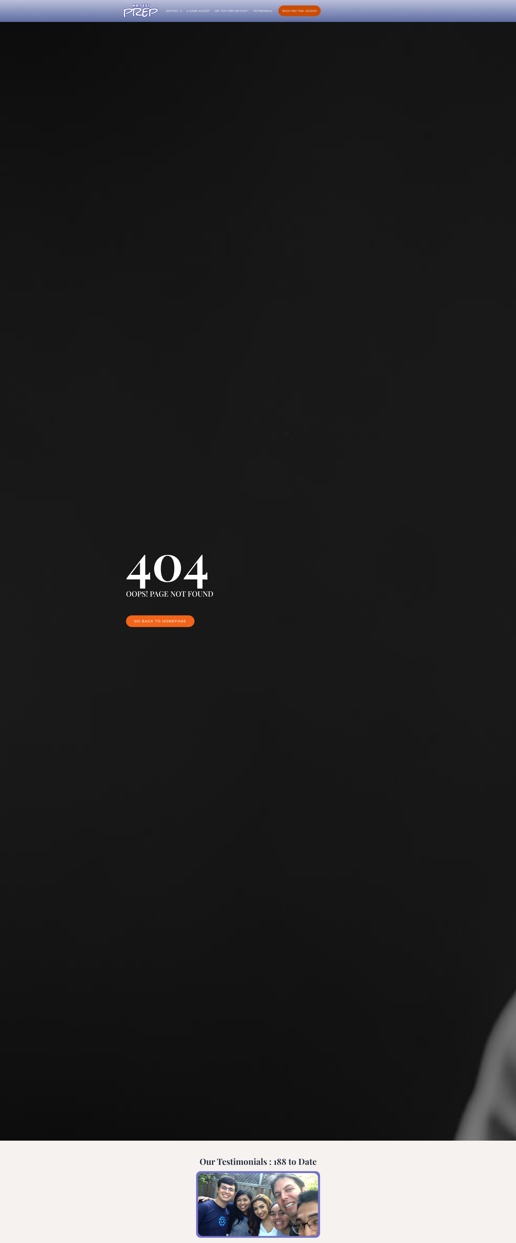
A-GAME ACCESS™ (198, 10)
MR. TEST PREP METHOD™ (231, 10)
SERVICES (172, 10)
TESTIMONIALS (262, 10)
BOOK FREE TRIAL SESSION (299, 10)
